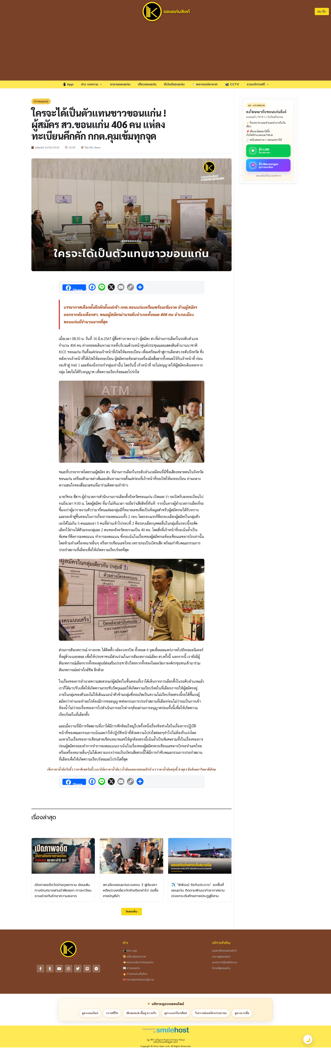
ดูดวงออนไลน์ (90, 1013)
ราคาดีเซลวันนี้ (83, 769)
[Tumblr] (50, 968)
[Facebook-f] (40, 968)
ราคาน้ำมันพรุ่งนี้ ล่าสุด (170, 769)
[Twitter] (78, 968)
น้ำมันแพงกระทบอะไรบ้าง (138, 769)
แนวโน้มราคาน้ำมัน (107, 769)
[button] (131, 911)
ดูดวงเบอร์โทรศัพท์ (175, 1013)
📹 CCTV (232, 84)
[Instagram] (68, 968)
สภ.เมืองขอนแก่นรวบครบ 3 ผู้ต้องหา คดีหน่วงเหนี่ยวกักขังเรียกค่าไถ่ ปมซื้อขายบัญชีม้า (130, 890)
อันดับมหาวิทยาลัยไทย (202, 769)
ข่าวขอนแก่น (41, 101)
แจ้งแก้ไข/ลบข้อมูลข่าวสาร (165, 1042)
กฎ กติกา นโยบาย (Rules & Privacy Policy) (166, 1039)
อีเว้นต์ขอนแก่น (174, 84)
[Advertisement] (165, 52)
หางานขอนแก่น (120, 84)
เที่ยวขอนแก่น (147, 84)
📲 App (67, 84)
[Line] (87, 968)
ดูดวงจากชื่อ (242, 1013)
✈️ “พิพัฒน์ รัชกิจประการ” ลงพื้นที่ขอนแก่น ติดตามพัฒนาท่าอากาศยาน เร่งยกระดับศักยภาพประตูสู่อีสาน (197, 890)
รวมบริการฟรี (256, 84)
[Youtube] (59, 968)
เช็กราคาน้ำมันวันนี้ (59, 769)
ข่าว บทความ (89, 84)
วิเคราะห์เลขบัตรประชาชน (211, 1013)
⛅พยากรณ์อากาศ (204, 84)
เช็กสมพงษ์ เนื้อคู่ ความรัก (141, 1013)
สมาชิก (321, 11)
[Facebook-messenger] (96, 968)
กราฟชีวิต (112, 1013)
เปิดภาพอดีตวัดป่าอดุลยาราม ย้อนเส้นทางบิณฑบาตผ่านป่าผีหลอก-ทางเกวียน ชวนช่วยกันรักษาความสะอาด (63, 890)
